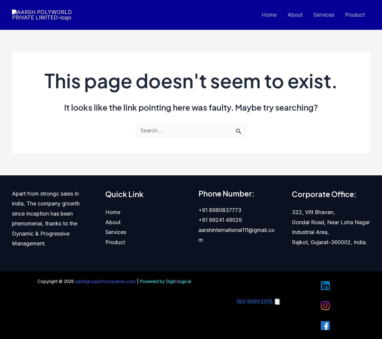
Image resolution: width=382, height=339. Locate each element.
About (295, 15)
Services (323, 15)
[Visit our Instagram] (325, 305)
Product (355, 15)
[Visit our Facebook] (325, 325)
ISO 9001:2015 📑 (259, 301)
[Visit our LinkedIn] (325, 285)
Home (269, 15)
